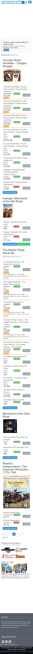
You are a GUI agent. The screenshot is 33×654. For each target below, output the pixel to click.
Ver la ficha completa (10, 192)
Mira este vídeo (21, 576)
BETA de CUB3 (7, 562)
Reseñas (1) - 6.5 (24, 244)
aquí (28, 578)
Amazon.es (14, 55)
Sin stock (16, 186)
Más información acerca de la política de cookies (19, 651)
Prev (4, 534)
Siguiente (5, 537)
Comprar (26, 95)
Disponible (17, 93)
